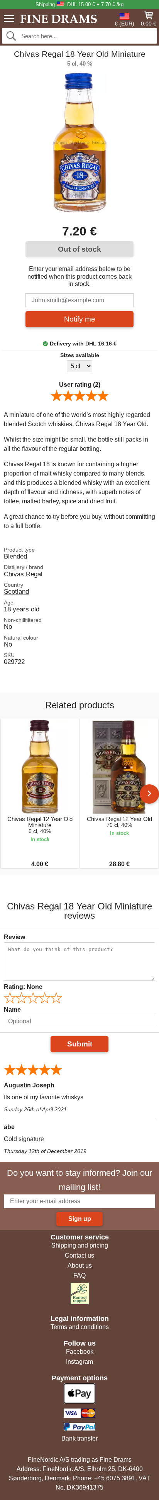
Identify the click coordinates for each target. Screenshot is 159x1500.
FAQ (79, 1275)
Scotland (16, 591)
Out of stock (79, 249)
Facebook (79, 1351)
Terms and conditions (80, 1327)
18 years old (21, 609)
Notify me (79, 319)
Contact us (79, 1255)
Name (12, 1009)
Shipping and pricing (79, 1245)
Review (14, 937)
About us (80, 1265)
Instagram (79, 1361)
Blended (15, 556)
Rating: (23, 987)
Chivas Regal (23, 574)
